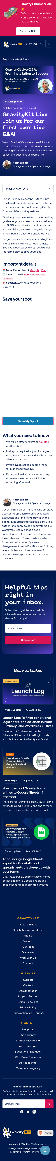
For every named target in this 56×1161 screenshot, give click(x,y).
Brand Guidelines (28, 1001)
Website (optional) (40, 332)
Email (11, 332)
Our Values (28, 952)
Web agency (28, 1035)
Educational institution (28, 1051)
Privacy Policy (28, 1007)
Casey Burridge (20, 163)
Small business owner (28, 1040)
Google (34, 270)
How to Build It (28, 924)
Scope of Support (28, 996)
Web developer (28, 1046)
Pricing (28, 935)
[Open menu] (48, 44)
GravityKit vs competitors (28, 930)
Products (28, 941)
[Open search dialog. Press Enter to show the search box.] (41, 43)
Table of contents (17, 189)
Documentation (28, 990)
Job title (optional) (12, 348)
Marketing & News (20, 59)
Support (28, 979)
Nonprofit (28, 1029)
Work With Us (28, 957)
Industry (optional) (40, 348)
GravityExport (11, 780)
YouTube (44, 441)
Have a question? (11, 364)
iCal (43, 270)
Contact (28, 985)
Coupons (28, 963)
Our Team (28, 946)
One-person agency (28, 1068)
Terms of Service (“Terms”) (28, 1013)
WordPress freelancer (28, 1057)
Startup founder (28, 1062)
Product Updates (13, 710)
